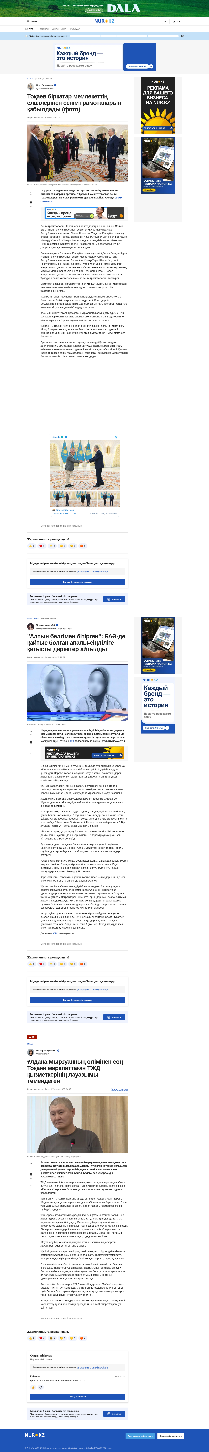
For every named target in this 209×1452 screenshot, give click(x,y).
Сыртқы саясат (59, 29)
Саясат (29, 29)
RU (165, 21)
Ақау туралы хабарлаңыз (140, 1436)
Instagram (116, 599)
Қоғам (30, 1044)
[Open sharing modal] (31, 214)
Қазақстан (44, 29)
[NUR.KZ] (104, 21)
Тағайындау (74, 29)
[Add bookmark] (31, 224)
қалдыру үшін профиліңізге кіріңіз (92, 571)
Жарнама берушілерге (171, 1436)
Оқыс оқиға (33, 618)
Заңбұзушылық (48, 618)
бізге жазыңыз (74, 526)
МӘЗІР (34, 21)
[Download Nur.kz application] (104, 8)
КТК (71, 741)
